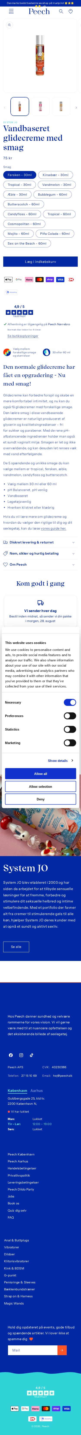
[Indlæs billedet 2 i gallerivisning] (40, 106)
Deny (40, 799)
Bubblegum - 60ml (52, 194)
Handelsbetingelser (22, 1168)
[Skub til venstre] (5, 107)
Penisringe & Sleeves (20, 1282)
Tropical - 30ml (19, 185)
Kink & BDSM (14, 1268)
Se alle (16, 947)
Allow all (40, 774)
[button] (61, 11)
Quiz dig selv (17, 1210)
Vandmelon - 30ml (56, 185)
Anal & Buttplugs (16, 1240)
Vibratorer (11, 1247)
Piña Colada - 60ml (55, 234)
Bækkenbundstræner (19, 1289)
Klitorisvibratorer (16, 1261)
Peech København (21, 1154)
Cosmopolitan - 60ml (24, 224)
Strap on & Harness (18, 1296)
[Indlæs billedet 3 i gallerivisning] (61, 106)
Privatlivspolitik (19, 1175)
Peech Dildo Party (21, 1189)
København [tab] (17, 1091)
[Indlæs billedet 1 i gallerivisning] (20, 106)
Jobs (11, 1196)
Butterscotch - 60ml (24, 204)
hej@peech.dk (62, 1075)
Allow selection (40, 786)
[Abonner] (62, 1350)
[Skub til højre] (76, 107)
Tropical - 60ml (59, 214)
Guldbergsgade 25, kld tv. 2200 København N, (26, 1101)
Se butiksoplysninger (23, 336)
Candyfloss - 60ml (22, 214)
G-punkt (10, 1275)
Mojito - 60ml (18, 234)
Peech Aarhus (18, 1161)
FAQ (11, 1217)
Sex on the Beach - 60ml (27, 243)
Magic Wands (14, 1303)
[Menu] (11, 11)
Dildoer (9, 1254)
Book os (13, 1203)
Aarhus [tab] (36, 1091)
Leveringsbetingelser (23, 1182)
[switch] (70, 715)
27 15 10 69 (28, 1075)
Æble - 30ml (17, 194)
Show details (58, 760)
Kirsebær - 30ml (55, 175)
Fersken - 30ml (20, 175)
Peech (46, 1426)
